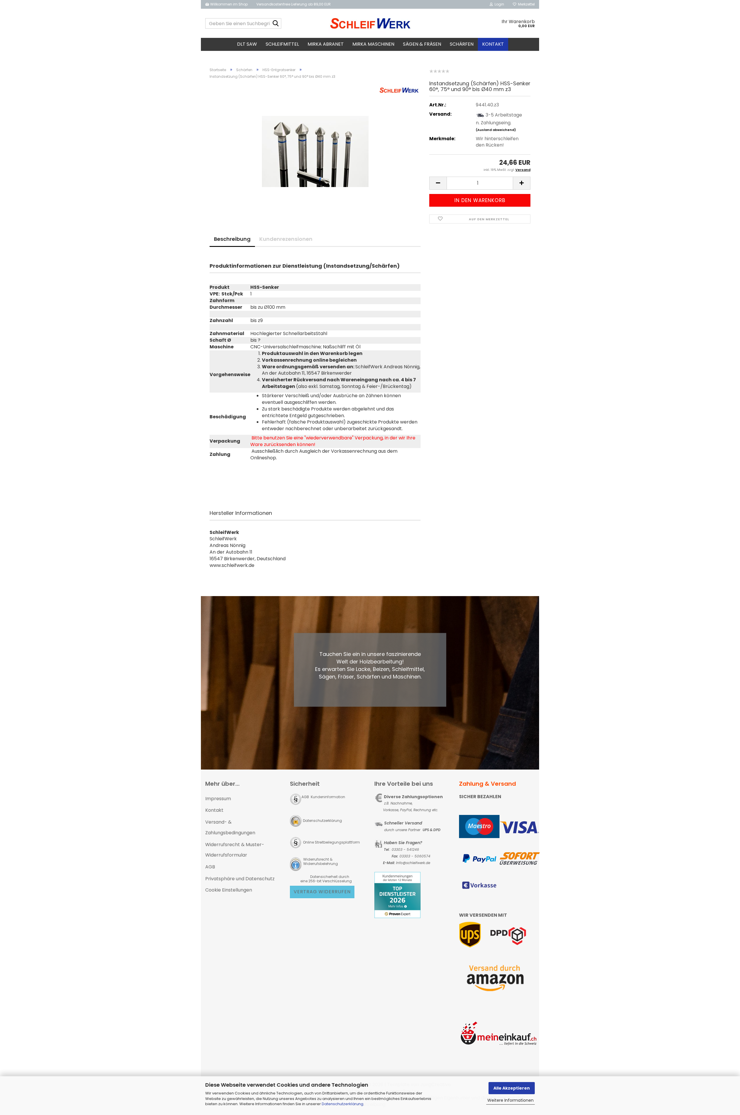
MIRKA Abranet (326, 44)
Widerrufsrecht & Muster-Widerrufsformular (234, 850)
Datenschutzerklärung (342, 1104)
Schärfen (461, 44)
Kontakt (493, 44)
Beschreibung (232, 239)
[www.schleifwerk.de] (370, 23)
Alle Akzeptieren (511, 1088)
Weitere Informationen (510, 1100)
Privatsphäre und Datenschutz (240, 878)
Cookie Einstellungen (228, 890)
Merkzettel (525, 4)
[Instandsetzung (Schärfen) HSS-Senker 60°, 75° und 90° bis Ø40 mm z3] (315, 148)
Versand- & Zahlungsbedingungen (230, 827)
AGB (210, 866)
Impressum (218, 798)
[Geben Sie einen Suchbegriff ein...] (275, 24)
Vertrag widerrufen (322, 891)
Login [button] (498, 4)
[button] (438, 183)
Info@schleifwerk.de (413, 862)
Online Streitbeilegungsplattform (331, 842)
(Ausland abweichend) (496, 129)
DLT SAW (247, 44)
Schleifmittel (282, 44)
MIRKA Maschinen (373, 44)
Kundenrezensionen (285, 239)
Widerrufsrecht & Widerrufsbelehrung (320, 861)
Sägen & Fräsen (422, 44)
